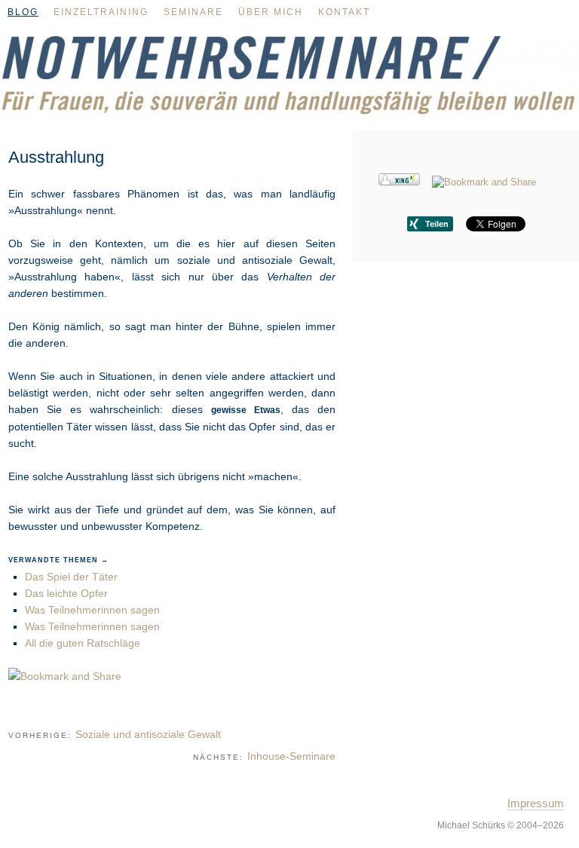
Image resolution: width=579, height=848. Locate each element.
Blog (23, 12)
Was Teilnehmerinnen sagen (92, 610)
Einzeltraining (101, 12)
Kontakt (344, 12)
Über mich (270, 12)
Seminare (193, 12)
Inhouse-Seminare (291, 756)
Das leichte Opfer (66, 593)
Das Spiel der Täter (71, 577)
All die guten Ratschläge (82, 643)
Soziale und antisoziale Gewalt (148, 734)
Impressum (535, 803)
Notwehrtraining (289, 85)
